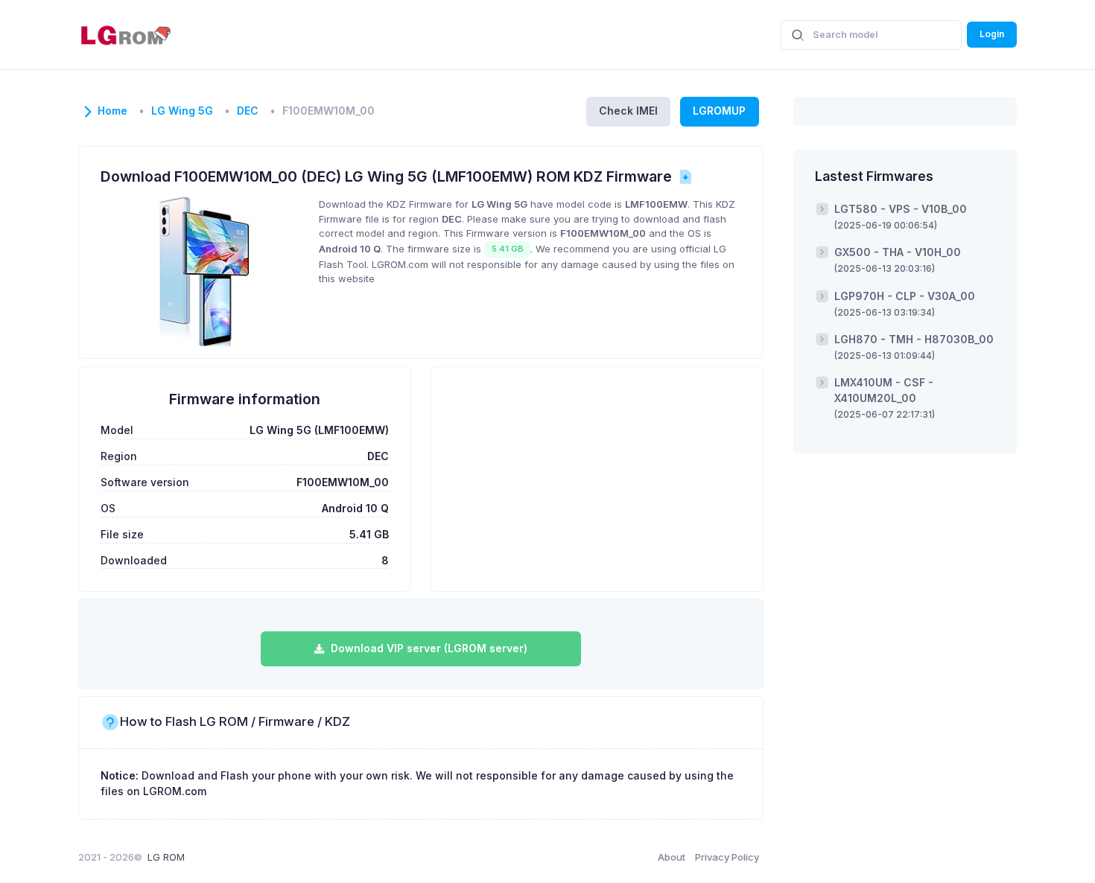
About (671, 857)
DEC (247, 111)
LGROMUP (719, 110)
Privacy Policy (727, 857)
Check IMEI (628, 110)
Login (992, 33)
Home (112, 111)
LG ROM (166, 857)
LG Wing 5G (182, 111)
